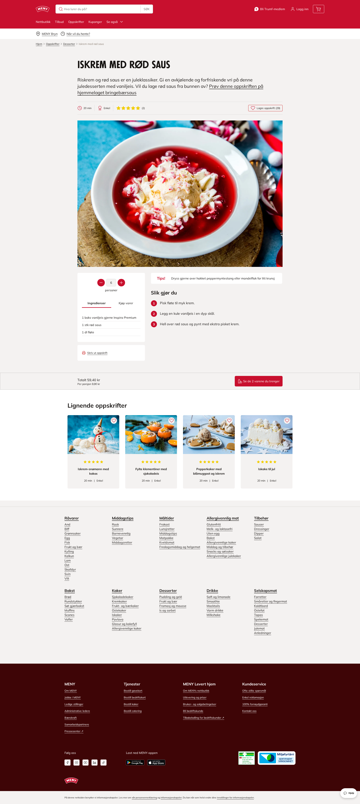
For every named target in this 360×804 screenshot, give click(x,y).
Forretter (260, 597)
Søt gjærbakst (74, 606)
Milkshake (213, 615)
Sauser (259, 524)
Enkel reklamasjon (253, 697)
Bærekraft (70, 717)
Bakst (211, 538)
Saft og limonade (218, 597)
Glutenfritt (214, 524)
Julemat (259, 628)
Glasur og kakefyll (124, 624)
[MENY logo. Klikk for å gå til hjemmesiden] (43, 9)
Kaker (117, 590)
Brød (67, 597)
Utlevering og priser (194, 697)
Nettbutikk (43, 22)
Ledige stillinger (73, 704)
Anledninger (262, 633)
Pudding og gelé (170, 597)
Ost (66, 565)
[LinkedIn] (95, 763)
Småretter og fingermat (270, 601)
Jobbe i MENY (72, 697)
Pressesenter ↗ (73, 731)
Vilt (66, 578)
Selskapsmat (265, 590)
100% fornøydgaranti (255, 704)
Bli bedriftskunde (193, 711)
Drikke (212, 590)
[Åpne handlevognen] (318, 9)
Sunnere (117, 529)
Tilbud (59, 22)
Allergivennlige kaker (221, 542)
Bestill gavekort (133, 690)
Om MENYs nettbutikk (196, 690)
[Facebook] (67, 763)
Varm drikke (215, 610)
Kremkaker (119, 601)
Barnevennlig (121, 533)
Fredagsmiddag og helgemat (179, 547)
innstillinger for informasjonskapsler (235, 797)
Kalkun (69, 556)
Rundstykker (73, 601)
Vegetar (117, 538)
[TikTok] (103, 763)
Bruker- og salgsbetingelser (199, 704)
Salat (258, 538)
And (67, 524)
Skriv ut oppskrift (97, 353)
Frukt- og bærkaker (125, 606)
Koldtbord (261, 606)
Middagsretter (122, 542)
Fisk (67, 542)
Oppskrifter (76, 22)
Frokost (164, 524)
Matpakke (166, 538)
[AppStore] (156, 763)
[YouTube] (85, 763)
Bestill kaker (131, 704)
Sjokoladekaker (122, 597)
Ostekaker (119, 610)
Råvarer (71, 518)
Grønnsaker (72, 533)
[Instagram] (77, 763)
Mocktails (213, 606)
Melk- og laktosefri (219, 529)
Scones (69, 615)
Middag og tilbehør (220, 547)
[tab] (96, 303)
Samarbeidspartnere (76, 724)
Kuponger (95, 22)
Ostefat (259, 610)
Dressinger (261, 529)
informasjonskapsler (171, 797)
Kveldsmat (166, 542)
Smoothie (213, 601)
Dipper (259, 533)
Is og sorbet (167, 610)
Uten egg (213, 533)
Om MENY (70, 690)
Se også (112, 22)
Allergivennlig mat (223, 518)
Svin (67, 574)
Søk (147, 9)
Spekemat (261, 619)
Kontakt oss (249, 711)
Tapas (258, 615)
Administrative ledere (77, 711)
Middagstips (123, 518)
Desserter (168, 590)
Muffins (69, 610)
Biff (66, 529)
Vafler (68, 619)
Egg (67, 538)
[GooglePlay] (135, 763)
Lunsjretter (167, 529)
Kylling (69, 551)
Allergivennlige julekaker (224, 556)
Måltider (166, 518)
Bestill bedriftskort (135, 697)
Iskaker (117, 615)
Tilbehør (261, 518)
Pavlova (117, 619)
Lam (67, 560)
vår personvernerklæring (144, 797)
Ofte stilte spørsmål (254, 690)
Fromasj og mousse (172, 606)
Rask (115, 524)
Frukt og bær (73, 547)
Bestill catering (133, 711)
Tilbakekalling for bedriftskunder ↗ (203, 717)
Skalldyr (70, 569)
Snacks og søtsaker (220, 551)
